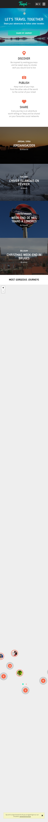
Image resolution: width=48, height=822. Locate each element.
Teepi (24, 4)
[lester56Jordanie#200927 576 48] (20, 673)
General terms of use (25, 816)
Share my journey (24, 33)
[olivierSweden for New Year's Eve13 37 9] (14, 653)
